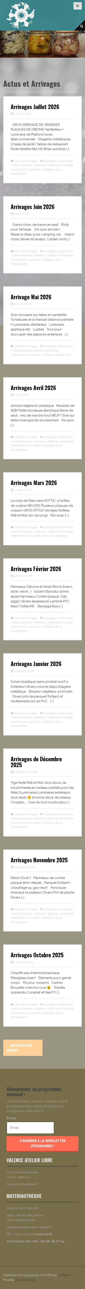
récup (58, 169)
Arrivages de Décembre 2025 (36, 762)
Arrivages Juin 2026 (32, 207)
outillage (47, 169)
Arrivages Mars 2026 (34, 483)
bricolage (49, 161)
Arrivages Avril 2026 (33, 388)
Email (11, 1118)
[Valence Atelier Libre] (21, 15)
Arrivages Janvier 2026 (36, 664)
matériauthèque (21, 165)
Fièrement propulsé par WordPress (30, 1275)
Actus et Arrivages (25, 161)
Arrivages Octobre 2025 (37, 955)
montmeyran (19, 169)
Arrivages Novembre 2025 (39, 860)
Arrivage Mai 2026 (31, 297)
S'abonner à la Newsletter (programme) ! (42, 1143)
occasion (35, 169)
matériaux (39, 165)
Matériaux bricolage (60, 165)
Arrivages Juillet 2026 (35, 107)
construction (65, 161)
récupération (19, 173)
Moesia (8, 1280)
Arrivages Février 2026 (36, 569)
